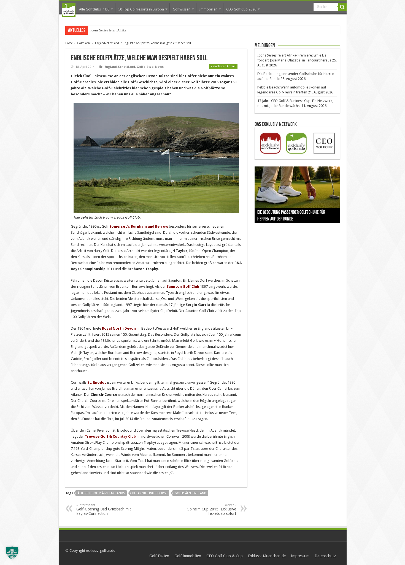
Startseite (68, 10)
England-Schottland (107, 43)
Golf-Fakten (159, 556)
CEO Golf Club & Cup (224, 556)
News (159, 67)
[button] (12, 553)
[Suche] (342, 7)
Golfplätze (84, 43)
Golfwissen (181, 9)
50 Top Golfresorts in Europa (141, 9)
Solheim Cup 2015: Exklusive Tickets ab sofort (211, 509)
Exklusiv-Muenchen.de (267, 556)
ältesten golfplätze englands (101, 493)
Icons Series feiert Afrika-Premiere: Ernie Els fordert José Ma (135, 30)
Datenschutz (325, 556)
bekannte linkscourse (149, 493)
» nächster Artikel (223, 66)
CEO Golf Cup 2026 (241, 9)
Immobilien (208, 9)
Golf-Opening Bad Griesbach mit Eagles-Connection (103, 509)
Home (69, 43)
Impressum (300, 556)
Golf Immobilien (187, 556)
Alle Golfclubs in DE (94, 9)
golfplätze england (190, 493)
